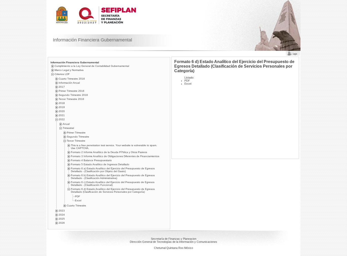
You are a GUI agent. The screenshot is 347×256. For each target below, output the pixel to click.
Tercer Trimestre (76, 140)
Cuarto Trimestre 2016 (72, 78)
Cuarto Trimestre (76, 205)
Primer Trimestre (76, 132)
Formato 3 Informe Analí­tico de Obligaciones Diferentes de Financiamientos (115, 156)
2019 (62, 107)
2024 (62, 214)
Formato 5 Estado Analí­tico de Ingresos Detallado (100, 164)
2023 (62, 210)
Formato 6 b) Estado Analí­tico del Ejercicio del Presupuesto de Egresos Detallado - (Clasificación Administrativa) (113, 176)
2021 (62, 115)
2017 (62, 86)
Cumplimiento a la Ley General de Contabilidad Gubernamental (92, 66)
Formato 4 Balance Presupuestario (91, 160)
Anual (66, 124)
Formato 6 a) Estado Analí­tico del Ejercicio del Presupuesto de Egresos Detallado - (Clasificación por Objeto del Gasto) (113, 170)
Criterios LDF (62, 74)
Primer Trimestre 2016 (71, 90)
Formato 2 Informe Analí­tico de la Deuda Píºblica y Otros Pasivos (109, 152)
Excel (78, 200)
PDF (77, 196)
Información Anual (69, 82)
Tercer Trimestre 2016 (71, 99)
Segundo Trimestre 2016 (73, 95)
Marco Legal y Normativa (69, 70)
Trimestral (68, 128)
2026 (62, 222)
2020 (62, 111)
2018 (62, 103)
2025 (62, 218)
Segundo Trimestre (78, 136)
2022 (62, 119)
